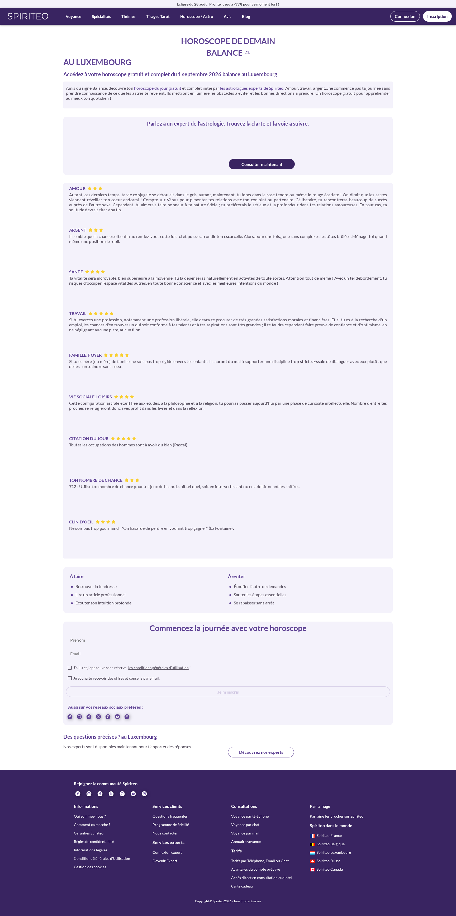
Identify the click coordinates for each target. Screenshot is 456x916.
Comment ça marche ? (92, 824)
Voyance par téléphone (250, 816)
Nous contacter (165, 833)
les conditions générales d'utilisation (158, 667)
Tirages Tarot (158, 16)
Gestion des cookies (90, 867)
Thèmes (128, 16)
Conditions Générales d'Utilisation (102, 858)
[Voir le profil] (203, 141)
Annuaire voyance (246, 841)
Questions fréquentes (170, 816)
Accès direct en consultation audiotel (261, 877)
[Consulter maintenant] (194, 164)
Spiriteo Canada (330, 869)
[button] (28, 16)
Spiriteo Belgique (331, 844)
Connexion (405, 16)
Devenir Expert (165, 860)
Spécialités (101, 16)
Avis (227, 16)
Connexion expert (167, 852)
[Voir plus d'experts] (195, 756)
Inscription (437, 16)
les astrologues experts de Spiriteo (252, 87)
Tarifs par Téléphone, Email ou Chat (260, 860)
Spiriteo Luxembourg (334, 852)
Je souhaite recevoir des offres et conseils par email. (116, 678)
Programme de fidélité (171, 824)
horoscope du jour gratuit (157, 87)
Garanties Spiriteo (88, 833)
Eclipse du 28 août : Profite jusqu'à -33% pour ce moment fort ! (228, 4)
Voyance (73, 16)
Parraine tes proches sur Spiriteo (336, 816)
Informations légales (90, 850)
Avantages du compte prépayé (255, 869)
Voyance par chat (245, 824)
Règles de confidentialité (94, 841)
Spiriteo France (329, 835)
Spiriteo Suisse (328, 860)
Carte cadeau (242, 886)
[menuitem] (126, 716)
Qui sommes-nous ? (90, 816)
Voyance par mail (245, 833)
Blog (246, 16)
